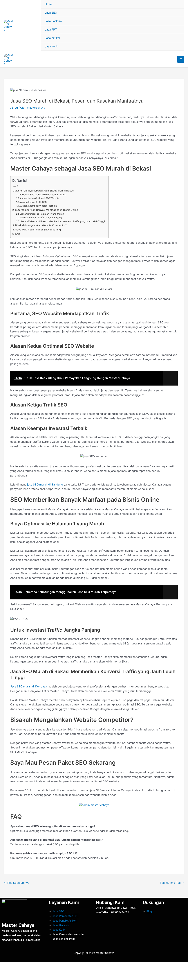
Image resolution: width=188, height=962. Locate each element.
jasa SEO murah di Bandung (45, 484)
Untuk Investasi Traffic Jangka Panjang (41, 217)
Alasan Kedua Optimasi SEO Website (39, 198)
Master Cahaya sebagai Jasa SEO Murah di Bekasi (44, 190)
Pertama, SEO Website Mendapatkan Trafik (42, 194)
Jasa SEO (51, 12)
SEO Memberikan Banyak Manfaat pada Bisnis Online (46, 209)
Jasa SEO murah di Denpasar (29, 686)
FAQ (17, 233)
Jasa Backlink (53, 21)
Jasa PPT (51, 29)
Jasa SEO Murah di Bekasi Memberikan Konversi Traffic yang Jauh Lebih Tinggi (63, 221)
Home (49, 4)
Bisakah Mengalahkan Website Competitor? (41, 225)
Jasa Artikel (52, 38)
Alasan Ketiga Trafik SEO (33, 202)
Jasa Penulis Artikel (64, 920)
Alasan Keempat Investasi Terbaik (38, 205)
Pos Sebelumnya (16, 882)
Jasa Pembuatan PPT (66, 916)
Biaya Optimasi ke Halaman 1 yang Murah (42, 213)
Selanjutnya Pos (172, 882)
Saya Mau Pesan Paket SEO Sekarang (38, 229)
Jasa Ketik (51, 46)
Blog (15, 107)
